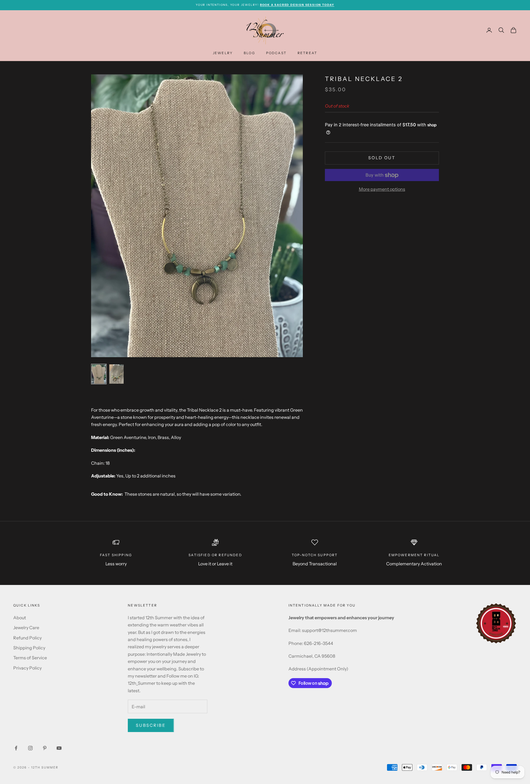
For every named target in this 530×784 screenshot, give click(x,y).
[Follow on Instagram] (30, 748)
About (19, 617)
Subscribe (151, 725)
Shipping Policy (29, 647)
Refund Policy (27, 638)
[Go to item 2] (116, 374)
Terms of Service (30, 657)
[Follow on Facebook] (16, 748)
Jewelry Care (26, 627)
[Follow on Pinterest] (44, 748)
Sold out (382, 158)
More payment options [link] (382, 189)
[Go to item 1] (99, 374)
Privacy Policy (27, 668)
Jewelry (223, 53)
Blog (249, 53)
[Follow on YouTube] (59, 748)
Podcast (276, 53)
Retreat (307, 53)
